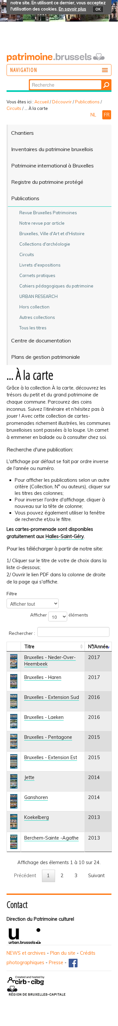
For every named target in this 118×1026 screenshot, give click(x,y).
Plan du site (62, 953)
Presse (56, 962)
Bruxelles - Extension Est (50, 757)
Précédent (25, 875)
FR (106, 115)
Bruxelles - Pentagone (48, 737)
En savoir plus (72, 8)
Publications (87, 101)
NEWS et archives (26, 953)
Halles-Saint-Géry (65, 536)
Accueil (41, 101)
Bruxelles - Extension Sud (51, 697)
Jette (29, 777)
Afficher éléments (59, 615)
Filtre (12, 594)
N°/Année (98, 647)
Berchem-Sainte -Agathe (51, 838)
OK (98, 9)
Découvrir (62, 101)
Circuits (14, 108)
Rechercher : (22, 633)
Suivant (96, 875)
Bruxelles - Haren (42, 677)
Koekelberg (36, 817)
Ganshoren (36, 797)
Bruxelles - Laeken (44, 717)
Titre (29, 647)
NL (93, 115)
